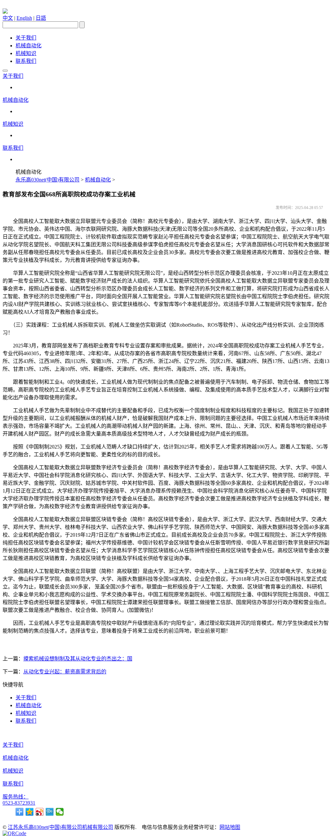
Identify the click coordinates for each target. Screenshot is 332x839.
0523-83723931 (19, 803)
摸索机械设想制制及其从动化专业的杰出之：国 (77, 658)
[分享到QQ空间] (30, 812)
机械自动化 (29, 45)
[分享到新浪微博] (40, 812)
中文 (8, 18)
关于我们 (26, 38)
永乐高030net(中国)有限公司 (47, 179)
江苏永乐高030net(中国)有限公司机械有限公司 (60, 827)
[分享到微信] (60, 812)
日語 (41, 18)
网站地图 (229, 827)
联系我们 (26, 61)
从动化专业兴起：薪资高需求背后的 (64, 671)
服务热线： (16, 796)
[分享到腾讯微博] (50, 812)
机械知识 (26, 53)
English (24, 18)
